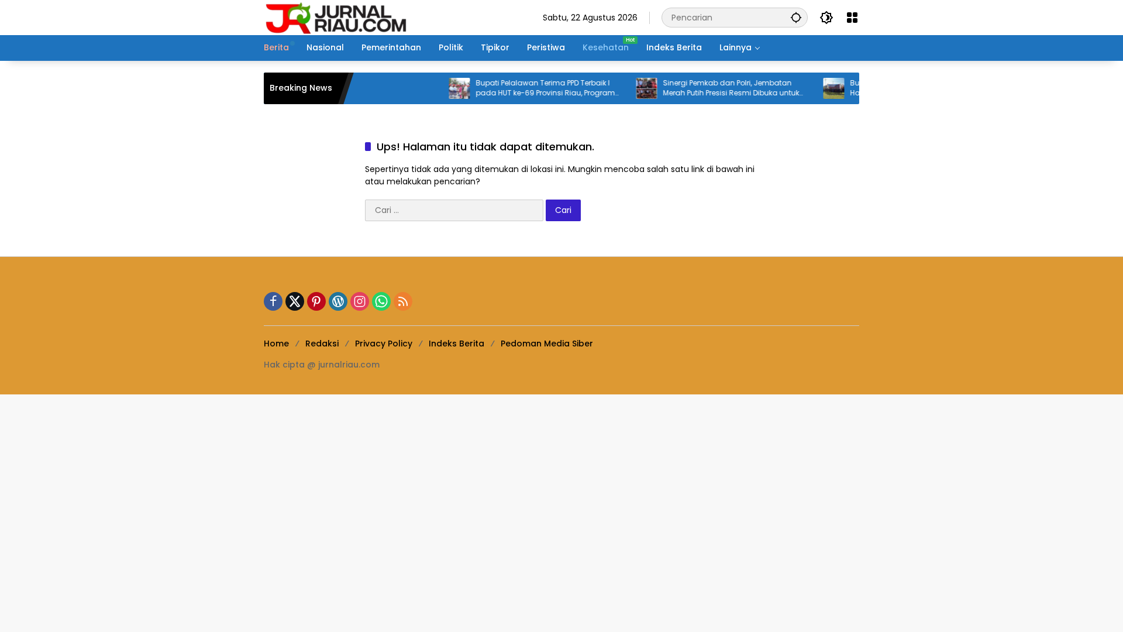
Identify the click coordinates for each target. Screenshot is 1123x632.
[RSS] (403, 301)
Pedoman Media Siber (547, 343)
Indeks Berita (456, 343)
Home (276, 343)
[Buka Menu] (852, 18)
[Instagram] (359, 301)
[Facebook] (273, 301)
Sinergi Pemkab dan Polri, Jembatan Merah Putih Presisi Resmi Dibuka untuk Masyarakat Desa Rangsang (720, 88)
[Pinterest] (316, 301)
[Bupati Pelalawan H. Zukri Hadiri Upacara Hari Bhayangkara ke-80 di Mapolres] (822, 88)
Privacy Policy (383, 343)
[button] (796, 17)
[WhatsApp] (381, 301)
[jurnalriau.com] (337, 17)
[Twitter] (294, 301)
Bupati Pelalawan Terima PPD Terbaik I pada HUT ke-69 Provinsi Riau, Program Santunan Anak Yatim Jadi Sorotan (534, 88)
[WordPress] (338, 301)
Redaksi (322, 343)
